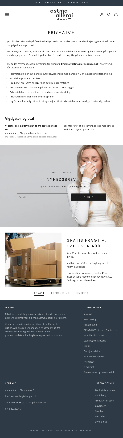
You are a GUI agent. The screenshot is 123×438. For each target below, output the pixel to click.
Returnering (60, 293)
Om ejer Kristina (92, 351)
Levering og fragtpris (95, 340)
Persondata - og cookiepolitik (99, 372)
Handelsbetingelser (94, 356)
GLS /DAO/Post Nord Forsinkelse (101, 330)
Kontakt (88, 314)
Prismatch (89, 361)
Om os (87, 345)
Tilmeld (89, 197)
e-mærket (89, 366)
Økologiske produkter (106, 390)
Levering (82, 293)
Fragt (39, 293)
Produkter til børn (104, 400)
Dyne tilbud (101, 421)
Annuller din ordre (94, 335)
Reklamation (90, 324)
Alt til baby (101, 395)
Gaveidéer (100, 405)
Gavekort (99, 411)
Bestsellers (101, 416)
